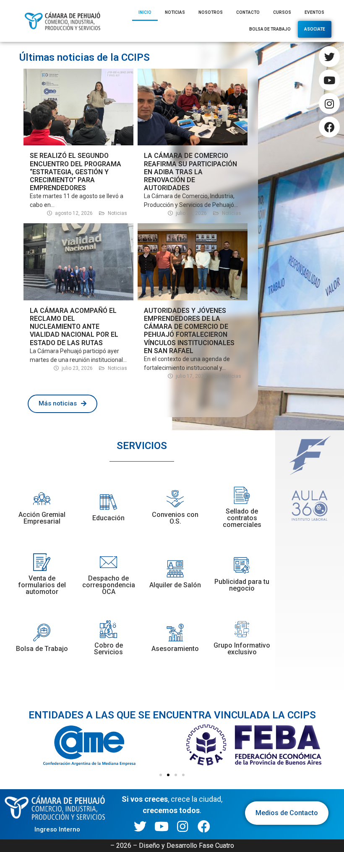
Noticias (175, 12)
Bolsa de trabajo (270, 29)
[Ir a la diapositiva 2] (168, 775)
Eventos (314, 12)
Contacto (248, 12)
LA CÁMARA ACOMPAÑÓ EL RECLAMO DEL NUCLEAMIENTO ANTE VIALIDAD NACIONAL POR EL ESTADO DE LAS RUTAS (74, 327)
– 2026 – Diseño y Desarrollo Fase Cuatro (172, 845)
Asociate (314, 29)
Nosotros (210, 12)
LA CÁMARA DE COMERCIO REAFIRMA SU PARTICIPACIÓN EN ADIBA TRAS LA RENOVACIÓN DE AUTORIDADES (190, 172)
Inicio (144, 12)
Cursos (282, 12)
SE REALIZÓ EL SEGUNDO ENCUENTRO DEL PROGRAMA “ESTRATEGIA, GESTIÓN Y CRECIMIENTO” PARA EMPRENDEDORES (75, 172)
